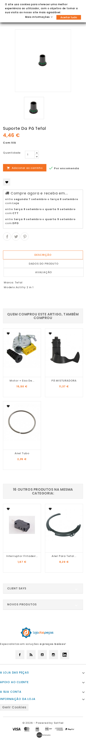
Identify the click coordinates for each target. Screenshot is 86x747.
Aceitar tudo (68, 17)
